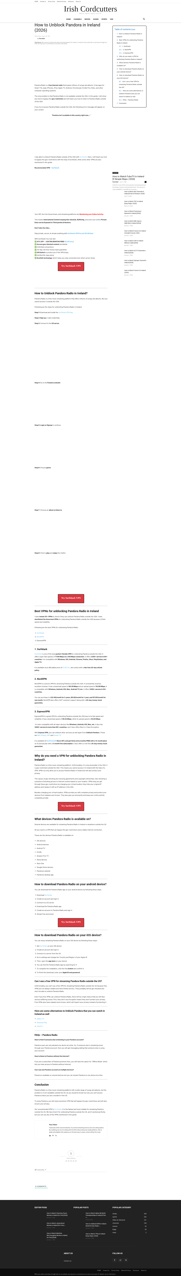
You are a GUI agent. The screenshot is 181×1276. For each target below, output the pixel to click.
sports (104, 19)
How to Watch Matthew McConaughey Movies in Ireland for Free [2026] (57, 1235)
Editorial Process (61, 1)
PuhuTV (40, 1026)
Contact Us (43, 1)
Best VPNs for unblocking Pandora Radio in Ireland (130, 41)
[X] (56, 1135)
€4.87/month (51, 741)
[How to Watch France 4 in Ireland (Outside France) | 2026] (117, 233)
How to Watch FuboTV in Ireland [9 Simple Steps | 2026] (128, 177)
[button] (143, 19)
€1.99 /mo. (69, 242)
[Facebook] (114, 1260)
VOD (111, 19)
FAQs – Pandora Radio (131, 100)
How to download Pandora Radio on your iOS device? (130, 76)
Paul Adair (42, 38)
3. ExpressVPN (128, 53)
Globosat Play (42, 1023)
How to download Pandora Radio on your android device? (130, 70)
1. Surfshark (126, 46)
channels (78, 19)
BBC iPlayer (41, 735)
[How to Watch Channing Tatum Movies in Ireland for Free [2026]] (40, 1215)
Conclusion (123, 103)
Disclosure (71, 1)
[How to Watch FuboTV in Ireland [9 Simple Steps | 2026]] (129, 161)
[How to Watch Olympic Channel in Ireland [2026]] (117, 263)
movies (87, 19)
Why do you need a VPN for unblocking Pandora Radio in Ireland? (129, 57)
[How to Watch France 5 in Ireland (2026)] (117, 272)
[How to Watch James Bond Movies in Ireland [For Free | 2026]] (40, 1226)
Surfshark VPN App (66, 312)
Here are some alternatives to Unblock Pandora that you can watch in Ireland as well (131, 93)
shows (96, 19)
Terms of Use (51, 1)
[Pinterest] (53, 1135)
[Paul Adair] (36, 38)
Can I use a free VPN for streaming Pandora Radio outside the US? (130, 84)
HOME (36, 1)
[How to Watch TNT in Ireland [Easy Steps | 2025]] (117, 203)
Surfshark (83, 157)
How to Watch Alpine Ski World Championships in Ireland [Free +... (96, 1215)
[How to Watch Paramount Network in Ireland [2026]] (117, 213)
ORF (48, 735)
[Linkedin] (50, 1135)
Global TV (57, 735)
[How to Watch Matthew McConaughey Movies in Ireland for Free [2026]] (40, 1236)
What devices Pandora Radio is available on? (129, 64)
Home (68, 19)
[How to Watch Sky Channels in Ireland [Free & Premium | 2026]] (117, 194)
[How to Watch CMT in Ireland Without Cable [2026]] (117, 243)
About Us (78, 1)
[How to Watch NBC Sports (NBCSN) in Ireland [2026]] (117, 223)
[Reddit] (120, 1260)
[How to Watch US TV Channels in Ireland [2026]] (117, 253)
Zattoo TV (40, 1019)
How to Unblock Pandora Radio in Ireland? (129, 35)
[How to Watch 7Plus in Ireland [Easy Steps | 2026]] (79, 1236)
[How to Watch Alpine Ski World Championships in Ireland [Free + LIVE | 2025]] (79, 1215)
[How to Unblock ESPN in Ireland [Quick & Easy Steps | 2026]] (79, 1226)
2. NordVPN (127, 49)
